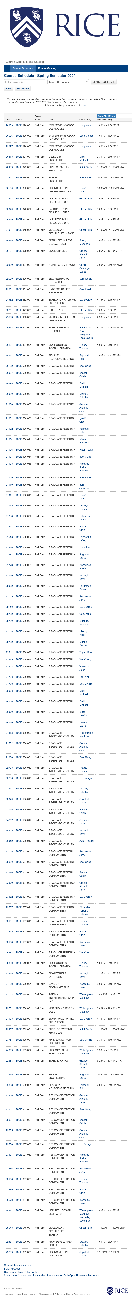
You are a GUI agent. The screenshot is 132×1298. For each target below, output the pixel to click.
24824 (9, 1210)
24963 (9, 1018)
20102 (9, 365)
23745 (9, 809)
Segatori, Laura (84, 556)
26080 (9, 722)
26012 (9, 841)
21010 (9, 484)
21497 (9, 526)
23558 (9, 1144)
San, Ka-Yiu (85, 177)
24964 (9, 355)
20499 (9, 167)
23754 (9, 1039)
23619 (9, 659)
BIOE (19, 125)
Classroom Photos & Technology (22, 1272)
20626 (9, 135)
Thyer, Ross (85, 652)
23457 (9, 1029)
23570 (9, 1200)
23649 (9, 799)
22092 (9, 585)
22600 (9, 278)
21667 (9, 554)
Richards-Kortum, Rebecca (84, 467)
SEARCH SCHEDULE (104, 81)
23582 (9, 896)
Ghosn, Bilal (85, 198)
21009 (9, 477)
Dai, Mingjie (85, 683)
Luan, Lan (84, 547)
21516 (9, 537)
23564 (9, 1154)
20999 (9, 393)
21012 (9, 505)
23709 (9, 1252)
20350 (9, 963)
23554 (9, 1109)
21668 (9, 757)
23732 (9, 994)
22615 (9, 1074)
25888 (9, 1085)
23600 (9, 861)
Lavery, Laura (83, 723)
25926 (9, 691)
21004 (9, 439)
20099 (9, 125)
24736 (9, 676)
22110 (9, 606)
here (84, 105)
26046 (9, 701)
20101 (9, 250)
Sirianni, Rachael (83, 643)
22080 (9, 575)
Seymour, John (84, 821)
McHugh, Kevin (84, 577)
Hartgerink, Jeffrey (85, 538)
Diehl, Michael (83, 158)
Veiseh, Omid (83, 528)
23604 (9, 1119)
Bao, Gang (85, 365)
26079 (9, 711)
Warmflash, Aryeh (85, 566)
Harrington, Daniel (85, 587)
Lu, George (85, 299)
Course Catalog (47, 68)
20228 (9, 240)
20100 (9, 188)
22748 (9, 631)
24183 (9, 983)
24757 (9, 820)
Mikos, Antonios (84, 440)
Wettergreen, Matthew (86, 734)
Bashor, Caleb (83, 374)
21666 (9, 547)
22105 (9, 596)
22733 (9, 767)
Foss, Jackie (86, 337)
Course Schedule (23, 68)
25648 (9, 1227)
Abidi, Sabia (85, 167)
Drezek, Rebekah (84, 395)
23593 (9, 942)
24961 (9, 230)
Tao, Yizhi (84, 676)
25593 (9, 317)
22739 (9, 620)
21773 (9, 565)
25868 (9, 973)
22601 (9, 289)
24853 (9, 830)
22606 (9, 1095)
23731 (9, 1008)
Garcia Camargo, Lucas (84, 268)
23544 (9, 652)
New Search (23, 88)
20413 (9, 156)
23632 (9, 666)
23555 (9, 1130)
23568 (9, 1179)
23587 (9, 907)
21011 (9, 495)
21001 (9, 418)
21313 (9, 732)
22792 (9, 641)
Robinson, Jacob (84, 517)
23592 (9, 931)
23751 (9, 310)
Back (8, 88)
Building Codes (12, 1268)
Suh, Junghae (84, 486)
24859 (9, 1050)
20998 (9, 383)
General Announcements (17, 1265)
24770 (9, 683)
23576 (9, 872)
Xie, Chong (85, 659)
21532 (9, 743)
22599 (9, 264)
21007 (9, 456)
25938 (9, 952)
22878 (9, 198)
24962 (9, 299)
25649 (9, 219)
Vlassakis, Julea (84, 668)
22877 (9, 146)
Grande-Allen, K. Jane (84, 254)
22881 (9, 1241)
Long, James (86, 125)
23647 (9, 788)
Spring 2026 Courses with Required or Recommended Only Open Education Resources (51, 1275)
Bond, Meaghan (84, 242)
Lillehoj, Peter (83, 633)
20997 (9, 372)
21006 (9, 449)
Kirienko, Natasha (84, 622)
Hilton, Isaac (86, 449)
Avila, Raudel (86, 841)
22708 (9, 851)
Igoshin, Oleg (83, 419)
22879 (9, 209)
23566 (9, 1168)
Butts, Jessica (83, 713)
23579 (9, 882)
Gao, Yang (85, 613)
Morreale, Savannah (84, 1218)
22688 (9, 1060)
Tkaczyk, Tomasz (84, 346)
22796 (9, 778)
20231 (9, 345)
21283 (9, 516)
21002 (9, 428)
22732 (9, 613)
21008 (9, 463)
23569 (9, 1189)
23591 (9, 921)
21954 (9, 177)
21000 (9, 404)
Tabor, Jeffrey (83, 189)
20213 (9, 327)
